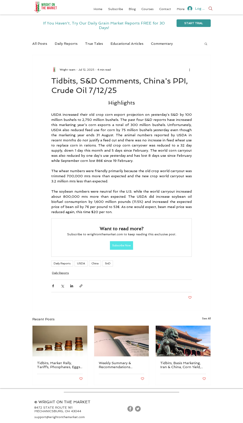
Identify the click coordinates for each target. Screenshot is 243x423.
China (95, 263)
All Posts (39, 44)
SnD (107, 263)
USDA (81, 263)
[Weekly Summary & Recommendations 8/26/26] (121, 341)
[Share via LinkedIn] (71, 286)
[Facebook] (130, 409)
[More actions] (189, 69)
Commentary (162, 44)
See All (206, 318)
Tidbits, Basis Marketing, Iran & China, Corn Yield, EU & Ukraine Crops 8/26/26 (180, 365)
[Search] (211, 9)
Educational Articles (126, 44)
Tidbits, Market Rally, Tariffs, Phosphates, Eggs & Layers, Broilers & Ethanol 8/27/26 (58, 365)
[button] (206, 43)
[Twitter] (138, 409)
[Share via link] (81, 286)
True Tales (94, 44)
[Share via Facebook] (53, 286)
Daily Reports (66, 44)
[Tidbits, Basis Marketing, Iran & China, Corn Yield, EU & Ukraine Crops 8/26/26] (183, 341)
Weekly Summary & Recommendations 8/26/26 (115, 365)
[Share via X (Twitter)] (62, 286)
